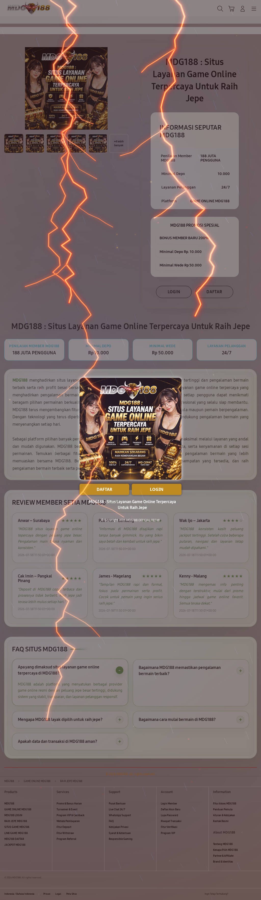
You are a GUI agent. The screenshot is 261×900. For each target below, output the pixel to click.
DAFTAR (104, 489)
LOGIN (156, 489)
